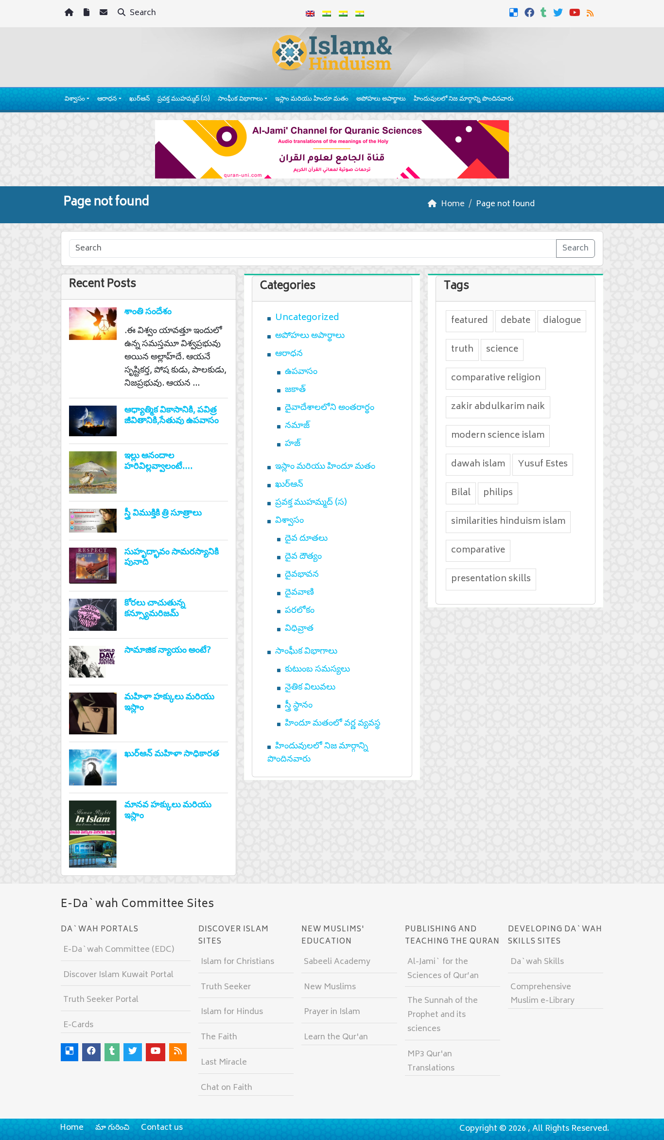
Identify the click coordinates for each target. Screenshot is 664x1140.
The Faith (219, 1037)
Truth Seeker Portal (101, 1000)
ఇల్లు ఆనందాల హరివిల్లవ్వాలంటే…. (158, 461)
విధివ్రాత (299, 629)
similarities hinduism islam (508, 522)
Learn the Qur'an (336, 1037)
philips (498, 493)
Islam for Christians (237, 962)
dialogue (562, 321)
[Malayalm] (326, 13)
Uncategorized (307, 318)
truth (462, 349)
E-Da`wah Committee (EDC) (118, 950)
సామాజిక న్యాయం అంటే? (167, 651)
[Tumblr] (545, 12)
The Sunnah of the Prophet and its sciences (442, 1015)
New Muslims (330, 987)
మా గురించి (112, 1128)
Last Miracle (224, 1062)
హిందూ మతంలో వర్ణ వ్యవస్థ (333, 723)
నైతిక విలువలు (310, 687)
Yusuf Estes (543, 464)
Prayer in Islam (332, 1012)
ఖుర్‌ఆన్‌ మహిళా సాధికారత (171, 754)
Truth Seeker (226, 987)
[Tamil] (359, 13)
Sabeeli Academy (337, 962)
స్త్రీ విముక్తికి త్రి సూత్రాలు (163, 513)
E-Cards (78, 1025)
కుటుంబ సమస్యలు (317, 669)
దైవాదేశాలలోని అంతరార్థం (329, 408)
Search (142, 13)
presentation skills (491, 579)
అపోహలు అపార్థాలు (381, 99)
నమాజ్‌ (297, 426)
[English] (310, 13)
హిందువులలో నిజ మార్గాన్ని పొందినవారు (464, 99)
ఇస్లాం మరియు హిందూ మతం (312, 99)
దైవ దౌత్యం (303, 557)
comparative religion (496, 378)
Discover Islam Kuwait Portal (118, 975)
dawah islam (478, 464)
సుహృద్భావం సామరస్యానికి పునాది (171, 558)
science (502, 349)
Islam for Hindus (232, 1012)
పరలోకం (300, 611)
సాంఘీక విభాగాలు (240, 99)
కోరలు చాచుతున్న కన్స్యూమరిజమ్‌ (154, 609)
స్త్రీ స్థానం (299, 705)
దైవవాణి (299, 593)
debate (515, 321)
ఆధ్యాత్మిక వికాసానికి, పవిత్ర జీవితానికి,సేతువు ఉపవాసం (171, 416)
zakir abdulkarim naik (498, 407)
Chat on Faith (226, 1088)
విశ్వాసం (75, 99)
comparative (478, 550)
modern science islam (497, 436)
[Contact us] (105, 13)
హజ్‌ (292, 444)
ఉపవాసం (301, 372)
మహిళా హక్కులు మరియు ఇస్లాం (169, 703)
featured (469, 321)
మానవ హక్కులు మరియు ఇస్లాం (167, 811)
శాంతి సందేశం (148, 312)
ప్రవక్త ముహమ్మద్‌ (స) (183, 99)
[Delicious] (515, 12)
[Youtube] (576, 12)
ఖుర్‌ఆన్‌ (139, 99)
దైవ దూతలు (306, 539)
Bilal (461, 493)
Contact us (162, 1128)
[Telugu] (343, 13)
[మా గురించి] (88, 13)
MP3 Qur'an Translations (430, 1061)
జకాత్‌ (295, 390)
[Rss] (591, 12)
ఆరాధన (107, 99)
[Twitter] (559, 12)
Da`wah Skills (537, 962)
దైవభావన (302, 575)
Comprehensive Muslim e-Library (542, 994)
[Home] (70, 13)
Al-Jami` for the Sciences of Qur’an (443, 969)
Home (72, 1128)
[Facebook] (530, 12)
